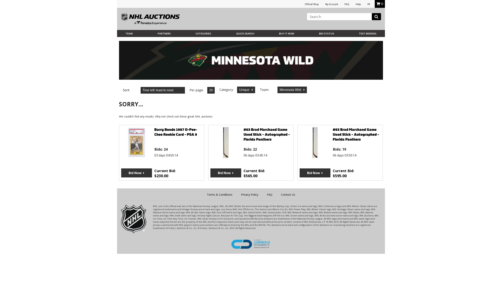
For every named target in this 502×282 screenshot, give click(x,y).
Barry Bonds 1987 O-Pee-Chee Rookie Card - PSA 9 (175, 132)
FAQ (347, 4)
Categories (203, 33)
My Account (331, 4)
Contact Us (288, 194)
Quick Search (245, 33)
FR (368, 4)
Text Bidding (367, 33)
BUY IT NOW (286, 33)
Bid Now (135, 173)
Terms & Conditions (219, 194)
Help (358, 4)
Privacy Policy (249, 194)
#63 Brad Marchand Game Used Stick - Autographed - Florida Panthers (267, 134)
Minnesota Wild (291, 89)
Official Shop (312, 4)
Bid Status (326, 33)
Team (129, 33)
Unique (244, 89)
